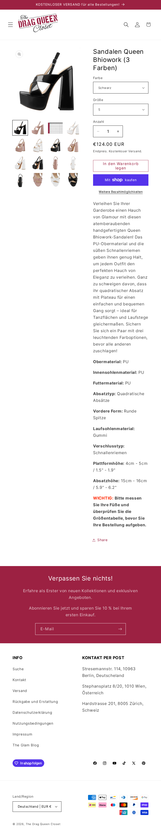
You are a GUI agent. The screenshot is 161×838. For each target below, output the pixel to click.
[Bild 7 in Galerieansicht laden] (55, 145)
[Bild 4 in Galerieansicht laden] (72, 127)
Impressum (22, 734)
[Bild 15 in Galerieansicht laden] (55, 180)
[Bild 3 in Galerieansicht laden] (55, 127)
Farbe (98, 78)
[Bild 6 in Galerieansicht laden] (37, 145)
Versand (20, 691)
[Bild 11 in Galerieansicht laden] (55, 162)
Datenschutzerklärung (32, 712)
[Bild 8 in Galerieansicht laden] (72, 145)
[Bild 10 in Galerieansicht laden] (37, 162)
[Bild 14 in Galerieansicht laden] (37, 180)
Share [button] (102, 540)
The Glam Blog (26, 745)
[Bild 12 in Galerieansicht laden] (72, 162)
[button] (10, 24)
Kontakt (19, 680)
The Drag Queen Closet (43, 824)
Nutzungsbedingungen (33, 723)
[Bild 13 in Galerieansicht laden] (20, 180)
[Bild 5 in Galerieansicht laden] (20, 145)
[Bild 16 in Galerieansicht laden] (72, 180)
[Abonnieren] (120, 629)
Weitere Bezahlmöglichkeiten (121, 191)
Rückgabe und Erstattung (35, 702)
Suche (18, 669)
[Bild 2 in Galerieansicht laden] (37, 127)
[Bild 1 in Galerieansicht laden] (20, 127)
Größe (98, 100)
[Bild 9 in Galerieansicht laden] (20, 162)
